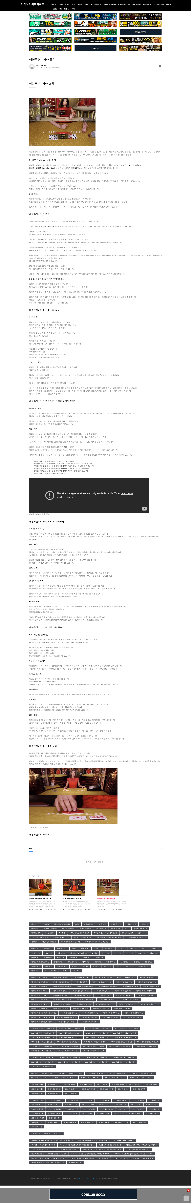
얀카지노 (118, 966)
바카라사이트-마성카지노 (102, 991)
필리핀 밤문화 (35, 933)
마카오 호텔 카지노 (85, 928)
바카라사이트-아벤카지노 (39, 1008)
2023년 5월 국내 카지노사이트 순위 (42, 1037)
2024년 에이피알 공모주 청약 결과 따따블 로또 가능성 (77, 1145)
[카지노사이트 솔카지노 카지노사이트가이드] (140, 40)
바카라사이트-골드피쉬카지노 (129, 1000)
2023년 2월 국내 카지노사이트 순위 (124, 1037)
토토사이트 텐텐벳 (151, 1085)
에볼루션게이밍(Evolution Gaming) (43, 168)
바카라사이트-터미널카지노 (145, 991)
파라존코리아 (47, 949)
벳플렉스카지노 (62, 966)
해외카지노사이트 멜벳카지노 (90, 1078)
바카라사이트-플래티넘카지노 (62, 1000)
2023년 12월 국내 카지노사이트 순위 (70, 1029)
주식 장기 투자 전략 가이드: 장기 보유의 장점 (92, 1140)
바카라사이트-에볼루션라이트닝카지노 (43, 1013)
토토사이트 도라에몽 (106, 1089)
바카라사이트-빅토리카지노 (105, 1004)
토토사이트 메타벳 (71, 1093)
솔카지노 (97, 949)
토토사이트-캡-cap (37, 1113)
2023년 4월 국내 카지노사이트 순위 (70, 1037)
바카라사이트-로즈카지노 (124, 982)
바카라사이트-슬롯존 (80, 982)
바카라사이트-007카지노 (111, 1013)
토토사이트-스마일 (88, 1105)
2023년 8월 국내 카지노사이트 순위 (70, 1033)
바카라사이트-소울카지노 (101, 1008)
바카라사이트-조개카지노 (82, 978)
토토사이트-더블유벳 (120, 1100)
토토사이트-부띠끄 (135, 1113)
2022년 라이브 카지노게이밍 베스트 (105, 933)
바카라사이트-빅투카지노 (151, 986)
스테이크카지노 (143, 966)
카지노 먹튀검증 (109, 4)
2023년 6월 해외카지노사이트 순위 (123, 1058)
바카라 (73, 4)
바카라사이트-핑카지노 (103, 995)
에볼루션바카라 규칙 (105, 898)
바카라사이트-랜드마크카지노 (146, 982)
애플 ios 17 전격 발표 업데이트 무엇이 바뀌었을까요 (47, 1158)
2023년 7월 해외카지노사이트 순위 (96, 1058)
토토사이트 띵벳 (53, 1085)
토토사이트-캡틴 (104, 1122)
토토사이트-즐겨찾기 (55, 1109)
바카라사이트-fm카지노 (80, 1008)
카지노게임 (136, 4)
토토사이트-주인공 (72, 1109)
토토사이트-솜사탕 (37, 1100)
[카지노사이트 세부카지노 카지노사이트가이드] (95, 16)
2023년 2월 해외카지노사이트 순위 (123, 1062)
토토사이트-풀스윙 (37, 1109)
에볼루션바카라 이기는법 (39, 898)
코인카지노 (76, 971)
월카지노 (94, 953)
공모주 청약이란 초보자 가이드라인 (110, 1145)
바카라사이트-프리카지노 (61, 982)
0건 (38, 68)
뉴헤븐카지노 (35, 953)
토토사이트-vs (122, 1109)
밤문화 (168, 4)
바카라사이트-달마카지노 (90, 1013)
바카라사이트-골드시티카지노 (101, 982)
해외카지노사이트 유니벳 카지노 (65, 1078)
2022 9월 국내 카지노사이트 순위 (147, 1042)
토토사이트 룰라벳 (118, 1085)
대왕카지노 (35, 949)
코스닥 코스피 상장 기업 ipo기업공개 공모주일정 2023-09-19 (88, 1158)
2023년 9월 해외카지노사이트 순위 (42, 1058)
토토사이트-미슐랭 (138, 1100)
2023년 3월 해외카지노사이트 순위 (96, 1062)
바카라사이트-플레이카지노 (85, 1000)
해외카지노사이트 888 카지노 (119, 1073)
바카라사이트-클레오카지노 (127, 1004)
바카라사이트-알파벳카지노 (150, 1004)
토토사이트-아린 (73, 1100)
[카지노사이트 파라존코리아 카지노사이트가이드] (140, 48)
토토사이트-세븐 (87, 1113)
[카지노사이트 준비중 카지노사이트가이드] (93, 1194)
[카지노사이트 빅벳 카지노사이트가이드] (50, 48)
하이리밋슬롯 (47, 957)
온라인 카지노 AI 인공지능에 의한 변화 (43, 942)
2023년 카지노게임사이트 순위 (79, 933)
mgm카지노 (124, 962)
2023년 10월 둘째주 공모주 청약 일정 (137, 1149)
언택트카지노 (35, 971)
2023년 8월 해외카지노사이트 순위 (69, 1058)
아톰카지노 (35, 957)
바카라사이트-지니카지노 (39, 978)
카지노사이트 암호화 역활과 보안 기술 (108, 937)
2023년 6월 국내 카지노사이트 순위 (124, 1033)
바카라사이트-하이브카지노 (63, 1004)
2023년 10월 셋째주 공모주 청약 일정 (66, 1149)
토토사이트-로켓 (119, 1113)
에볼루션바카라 (131, 924)
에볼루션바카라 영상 (71, 898)
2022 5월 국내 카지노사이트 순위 (119, 1046)
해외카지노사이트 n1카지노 (96, 1073)
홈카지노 (75, 966)
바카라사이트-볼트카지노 (148, 978)
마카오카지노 (73, 957)
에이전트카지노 (62, 949)
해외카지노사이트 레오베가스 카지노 (70, 1073)
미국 (38, 250)
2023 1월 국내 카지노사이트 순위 (41, 1042)
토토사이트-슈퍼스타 (106, 1109)
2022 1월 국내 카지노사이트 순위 (93, 1051)
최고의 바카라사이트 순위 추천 (70, 942)
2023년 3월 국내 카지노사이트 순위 (97, 1037)
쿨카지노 (85, 966)
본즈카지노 (130, 966)
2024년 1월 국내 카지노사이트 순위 (42, 1029)
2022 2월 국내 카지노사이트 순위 (67, 1051)
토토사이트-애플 (151, 1105)
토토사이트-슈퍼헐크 (87, 1122)
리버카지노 (86, 962)
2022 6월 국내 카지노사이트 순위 (93, 1046)
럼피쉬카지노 (58, 962)
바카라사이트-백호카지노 (39, 1000)
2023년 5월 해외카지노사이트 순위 (42, 1062)
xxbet (74, 949)
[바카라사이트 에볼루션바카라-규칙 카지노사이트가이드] (95, 796)
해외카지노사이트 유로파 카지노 (143, 1073)
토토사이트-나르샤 (71, 1113)
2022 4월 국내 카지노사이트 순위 (145, 1046)
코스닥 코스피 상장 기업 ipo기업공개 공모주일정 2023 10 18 (102, 1149)
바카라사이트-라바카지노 (61, 978)
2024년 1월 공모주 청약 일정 (40, 1149)
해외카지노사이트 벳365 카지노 (115, 1078)
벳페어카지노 (35, 966)
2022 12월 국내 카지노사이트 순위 (68, 1042)
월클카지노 (86, 957)
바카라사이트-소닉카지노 (39, 986)
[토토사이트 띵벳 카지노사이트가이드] (50, 24)
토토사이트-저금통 (71, 1105)
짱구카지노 (60, 957)
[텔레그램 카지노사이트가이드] (140, 32)
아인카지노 (129, 953)
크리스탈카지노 (72, 962)
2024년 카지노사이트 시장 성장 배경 (96, 942)
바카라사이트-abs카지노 (39, 991)
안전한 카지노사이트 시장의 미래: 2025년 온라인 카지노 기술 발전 (52, 1140)
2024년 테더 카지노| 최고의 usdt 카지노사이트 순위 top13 (50, 937)
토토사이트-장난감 (37, 1122)
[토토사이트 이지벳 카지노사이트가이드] (95, 40)
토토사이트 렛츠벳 (134, 1085)
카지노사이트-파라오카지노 (40, 962)
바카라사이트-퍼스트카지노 (89, 1022)
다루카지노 (48, 966)
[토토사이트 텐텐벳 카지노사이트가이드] (140, 16)
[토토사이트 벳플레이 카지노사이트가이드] (95, 24)
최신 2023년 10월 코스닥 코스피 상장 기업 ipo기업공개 (48, 1154)
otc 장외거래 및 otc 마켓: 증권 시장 (123, 1140)
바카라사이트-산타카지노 (39, 982)
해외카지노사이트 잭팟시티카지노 (141, 1078)
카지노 (53, 4)
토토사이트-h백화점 (37, 1118)
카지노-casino (45, 924)
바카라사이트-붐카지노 (83, 1004)
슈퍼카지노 (105, 953)
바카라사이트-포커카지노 (84, 986)
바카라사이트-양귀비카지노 (80, 991)
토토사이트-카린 (154, 1100)
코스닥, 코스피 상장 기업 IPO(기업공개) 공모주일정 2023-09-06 (133, 1158)
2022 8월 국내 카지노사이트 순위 (41, 1046)
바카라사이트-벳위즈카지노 (82, 995)
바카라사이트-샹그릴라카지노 (133, 1013)
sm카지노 (133, 949)
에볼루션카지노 (124, 4)
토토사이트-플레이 (37, 1105)
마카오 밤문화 (49, 933)
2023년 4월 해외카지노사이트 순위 (69, 1062)
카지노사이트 (63, 4)
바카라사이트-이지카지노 (130, 986)
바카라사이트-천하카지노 (89, 1017)
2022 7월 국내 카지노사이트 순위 (67, 1046)
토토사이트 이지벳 (37, 1089)
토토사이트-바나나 (103, 1100)
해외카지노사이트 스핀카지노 (40, 1078)
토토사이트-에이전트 (121, 1122)
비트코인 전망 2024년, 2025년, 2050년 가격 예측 (141, 1145)
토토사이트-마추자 (54, 1105)
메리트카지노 (109, 949)
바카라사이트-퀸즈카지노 (39, 995)
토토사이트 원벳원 (69, 1085)
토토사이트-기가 (120, 1105)
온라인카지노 (96, 4)
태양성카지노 (110, 962)
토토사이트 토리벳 (54, 1093)
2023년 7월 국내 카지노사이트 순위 (97, 1033)
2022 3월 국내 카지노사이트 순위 (41, 1051)
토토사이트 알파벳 (37, 1093)
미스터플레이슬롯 (50, 971)
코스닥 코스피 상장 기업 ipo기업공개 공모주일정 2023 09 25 (133, 1154)
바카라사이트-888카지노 (107, 1000)
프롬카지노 (98, 962)
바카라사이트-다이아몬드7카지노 (42, 1022)
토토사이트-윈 (87, 1100)
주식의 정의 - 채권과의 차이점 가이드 (43, 1145)
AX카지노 (144, 949)
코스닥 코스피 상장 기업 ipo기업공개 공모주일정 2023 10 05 (90, 1154)
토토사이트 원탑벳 (86, 1085)
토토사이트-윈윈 (154, 1109)
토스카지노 (141, 953)
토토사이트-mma (53, 1122)
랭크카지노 (48, 953)
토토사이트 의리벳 (71, 1089)
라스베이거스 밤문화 (140, 928)
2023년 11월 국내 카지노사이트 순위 (98, 1029)
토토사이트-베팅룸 (70, 1122)
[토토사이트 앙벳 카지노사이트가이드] (140, 24)
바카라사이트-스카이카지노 (40, 1004)
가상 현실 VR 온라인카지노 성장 (136, 937)
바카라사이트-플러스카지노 (66, 1022)
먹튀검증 (62, 933)
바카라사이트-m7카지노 (60, 1008)
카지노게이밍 (159, 4)
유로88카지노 (84, 949)
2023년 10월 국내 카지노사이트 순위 (126, 1029)
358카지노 (64, 971)
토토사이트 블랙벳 (139, 1089)
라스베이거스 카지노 (50, 928)
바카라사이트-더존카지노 (122, 1008)
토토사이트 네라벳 (54, 1089)
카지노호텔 (147, 4)
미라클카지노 (99, 957)
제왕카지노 (117, 953)
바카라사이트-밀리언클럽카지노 (41, 1017)
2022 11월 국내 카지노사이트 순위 (95, 1042)
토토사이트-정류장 (152, 1113)
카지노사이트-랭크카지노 (78, 953)
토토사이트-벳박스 (89, 1109)
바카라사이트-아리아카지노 (146, 995)
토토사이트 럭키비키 (88, 1089)
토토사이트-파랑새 (103, 1113)
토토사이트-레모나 (105, 1105)
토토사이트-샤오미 (138, 1109)
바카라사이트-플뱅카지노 (123, 991)
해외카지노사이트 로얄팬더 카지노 (42, 1073)
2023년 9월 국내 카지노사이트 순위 (42, 1033)
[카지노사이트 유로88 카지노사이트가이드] (50, 40)
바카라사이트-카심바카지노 (132, 1017)
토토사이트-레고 (136, 1105)
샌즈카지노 (107, 966)
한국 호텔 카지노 (101, 928)
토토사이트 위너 (102, 1085)
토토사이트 (57, 9)
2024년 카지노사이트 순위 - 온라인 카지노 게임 (46, 1134)
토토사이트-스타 (36, 1127)
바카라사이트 (83, 4)
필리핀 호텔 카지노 (68, 928)
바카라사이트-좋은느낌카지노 (107, 986)
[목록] (160, 66)
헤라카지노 (155, 949)
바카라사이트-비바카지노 (124, 995)
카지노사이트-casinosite (62, 924)
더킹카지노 (121, 949)
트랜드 (66, 9)
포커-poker (142, 933)
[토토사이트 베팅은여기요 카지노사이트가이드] (50, 32)
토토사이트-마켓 (54, 1118)
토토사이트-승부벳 (54, 1113)
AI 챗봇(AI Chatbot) (75, 1163)
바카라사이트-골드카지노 (69, 1013)
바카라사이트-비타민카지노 (126, 978)
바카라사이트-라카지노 (59, 991)
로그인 (73, 9)
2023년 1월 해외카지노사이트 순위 (42, 1066)
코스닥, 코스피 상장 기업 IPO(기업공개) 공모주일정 (47, 1163)
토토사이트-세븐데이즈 (55, 1100)
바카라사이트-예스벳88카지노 (66, 1017)
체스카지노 (154, 953)
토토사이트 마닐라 (37, 1085)
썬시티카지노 (61, 953)
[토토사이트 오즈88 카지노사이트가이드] (95, 32)
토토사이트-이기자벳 (139, 1122)
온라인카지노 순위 (128, 933)
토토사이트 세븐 (123, 1089)
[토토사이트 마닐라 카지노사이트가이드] (50, 16)
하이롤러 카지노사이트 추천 (83, 937)
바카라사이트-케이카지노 (61, 995)
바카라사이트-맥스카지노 (110, 1017)
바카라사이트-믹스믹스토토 (103, 978)
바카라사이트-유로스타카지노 (62, 986)
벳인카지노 (148, 962)
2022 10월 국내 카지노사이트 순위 (121, 1042)
